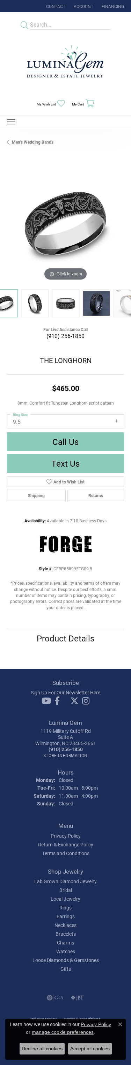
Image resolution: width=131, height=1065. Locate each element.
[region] (65, 223)
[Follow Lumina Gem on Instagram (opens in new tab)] (85, 701)
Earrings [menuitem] (66, 916)
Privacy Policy (66, 835)
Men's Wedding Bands (32, 142)
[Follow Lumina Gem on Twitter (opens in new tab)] (74, 701)
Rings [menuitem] (65, 907)
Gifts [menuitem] (65, 969)
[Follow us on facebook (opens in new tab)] (57, 701)
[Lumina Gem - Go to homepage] (65, 64)
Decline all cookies (42, 1048)
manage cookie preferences (63, 1032)
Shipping (36, 495)
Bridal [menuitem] (65, 890)
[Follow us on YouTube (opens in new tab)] (46, 701)
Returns (95, 495)
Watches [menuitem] (65, 951)
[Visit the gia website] (55, 997)
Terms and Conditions (65, 853)
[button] (82, 6)
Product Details (65, 638)
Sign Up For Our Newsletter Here (65, 692)
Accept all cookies (90, 1048)
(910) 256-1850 (65, 335)
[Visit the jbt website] (77, 997)
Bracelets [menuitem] (66, 933)
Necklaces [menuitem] (65, 925)
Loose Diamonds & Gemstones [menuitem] (65, 960)
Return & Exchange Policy (65, 844)
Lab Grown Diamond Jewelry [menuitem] (65, 881)
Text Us (65, 463)
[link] (55, 6)
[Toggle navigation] (11, 122)
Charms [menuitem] (65, 942)
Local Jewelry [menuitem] (65, 898)
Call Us (65, 441)
